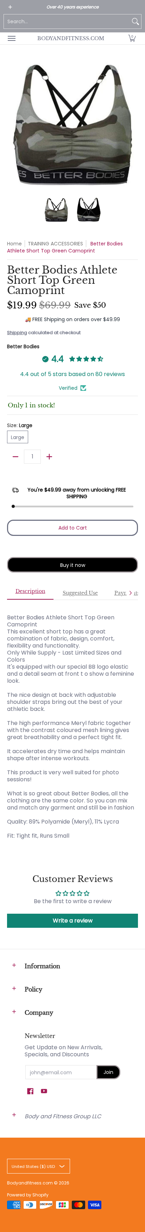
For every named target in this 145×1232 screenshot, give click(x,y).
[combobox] (67, 21)
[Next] (133, 124)
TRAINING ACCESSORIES (55, 243)
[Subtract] (15, 456)
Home (14, 243)
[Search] (135, 21)
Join (108, 1072)
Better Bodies (23, 346)
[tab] (30, 593)
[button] (132, 38)
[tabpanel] (72, 719)
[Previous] (12, 124)
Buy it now (72, 565)
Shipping (17, 333)
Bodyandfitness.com (70, 38)
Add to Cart (72, 527)
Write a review (73, 921)
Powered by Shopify (28, 1195)
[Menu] (11, 38)
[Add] (49, 456)
